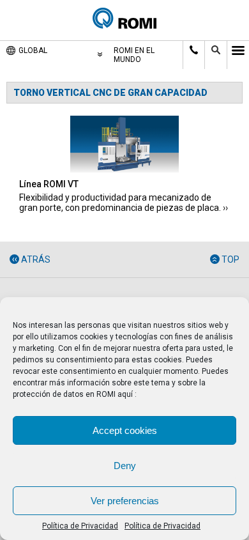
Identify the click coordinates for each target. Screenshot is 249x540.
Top (230, 259)
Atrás (35, 259)
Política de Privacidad (80, 525)
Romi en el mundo (134, 55)
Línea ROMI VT (49, 184)
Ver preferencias (125, 500)
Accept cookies (125, 430)
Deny (125, 465)
